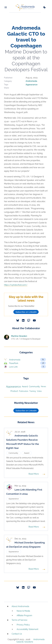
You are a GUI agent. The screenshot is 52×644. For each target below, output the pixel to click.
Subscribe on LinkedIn (26, 312)
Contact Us (17, 634)
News (43, 386)
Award (25, 386)
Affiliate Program (24, 615)
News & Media (23, 611)
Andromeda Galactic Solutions (30, 640)
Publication (23, 391)
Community (34, 386)
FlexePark (26, 363)
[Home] (25, 7)
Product (14, 391)
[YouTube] (34, 320)
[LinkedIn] (23, 320)
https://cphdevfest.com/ (15, 285)
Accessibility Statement (27, 629)
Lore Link (26, 366)
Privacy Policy (23, 624)
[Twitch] (29, 320)
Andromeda (31, 81)
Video (39, 391)
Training (32, 391)
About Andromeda (20, 606)
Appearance (31, 84)
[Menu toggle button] (5, 7)
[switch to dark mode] (44, 7)
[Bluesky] (17, 320)
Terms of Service (19, 620)
